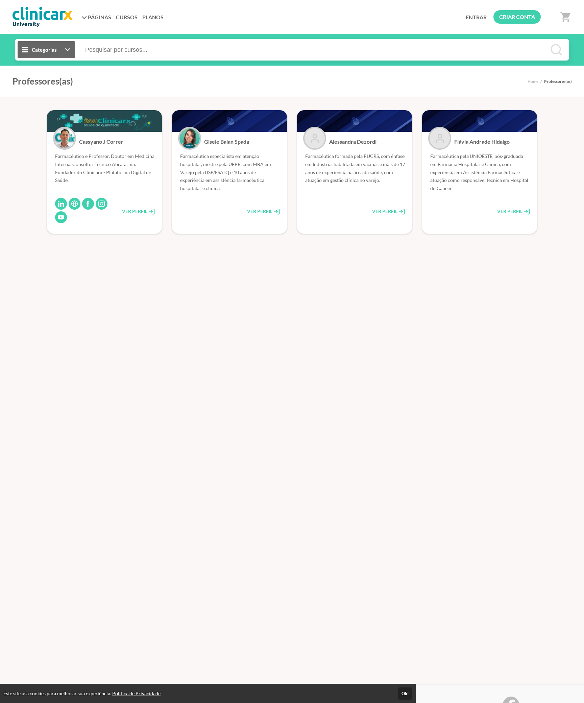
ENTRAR (476, 17)
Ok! (405, 693)
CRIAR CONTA (517, 17)
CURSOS (127, 17)
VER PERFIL (135, 211)
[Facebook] (88, 204)
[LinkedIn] (61, 204)
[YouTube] (61, 217)
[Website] (74, 204)
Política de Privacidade (136, 693)
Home (533, 81)
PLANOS (153, 17)
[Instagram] (101, 204)
